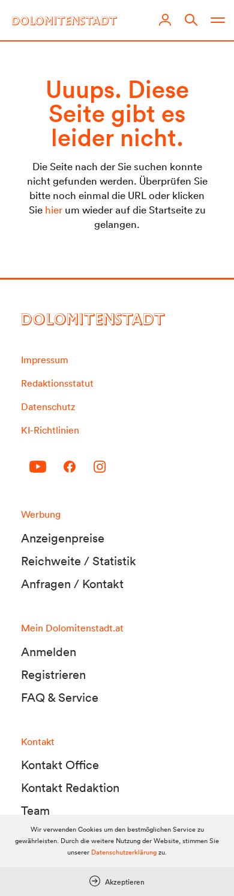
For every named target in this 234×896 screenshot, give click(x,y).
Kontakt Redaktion (70, 788)
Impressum (44, 360)
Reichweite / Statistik (78, 561)
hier (53, 209)
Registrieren (53, 674)
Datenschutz (48, 406)
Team (35, 810)
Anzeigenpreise (62, 538)
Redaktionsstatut (57, 383)
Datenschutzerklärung (124, 852)
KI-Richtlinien (50, 430)
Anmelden (48, 652)
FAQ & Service (59, 697)
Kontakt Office (60, 765)
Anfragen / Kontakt (72, 584)
